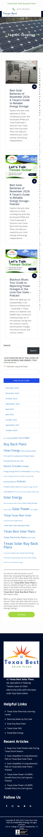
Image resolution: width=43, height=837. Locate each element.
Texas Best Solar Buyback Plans (21, 3)
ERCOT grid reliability (22, 471)
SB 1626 (35, 487)
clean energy (12, 450)
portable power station (12, 487)
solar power (21, 509)
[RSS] (30, 806)
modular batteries (10, 482)
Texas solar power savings (28, 558)
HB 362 (22, 476)
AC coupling (8, 438)
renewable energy (26, 487)
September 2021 (12, 425)
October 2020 (11, 430)
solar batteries (9, 492)
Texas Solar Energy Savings (12, 558)
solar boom (18, 492)
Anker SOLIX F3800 (21, 438)
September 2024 (12, 404)
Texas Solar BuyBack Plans (12, 553)
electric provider (12, 466)
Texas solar (31, 537)
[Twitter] (24, 806)
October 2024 (11, 398)
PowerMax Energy (15, 733)
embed (25, 466)
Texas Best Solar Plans (19, 531)
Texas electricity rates (15, 537)
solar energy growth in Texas (13, 503)
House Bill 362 (29, 476)
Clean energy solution (28, 451)
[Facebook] (7, 806)
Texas (7, 515)
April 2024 (9, 409)
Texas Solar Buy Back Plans (21, 545)
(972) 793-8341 (23, 9)
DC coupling (15, 456)
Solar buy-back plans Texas (30, 492)
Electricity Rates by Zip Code (13, 461)
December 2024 (12, 388)
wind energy (18, 562)
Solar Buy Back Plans (16, 723)
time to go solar (9, 562)
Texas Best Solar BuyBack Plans (13, 521)
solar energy (13, 497)
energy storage (9, 471)
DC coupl (7, 456)
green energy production (12, 476)
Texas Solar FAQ (14, 728)
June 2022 (9, 414)
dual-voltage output (27, 456)
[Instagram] (13, 806)
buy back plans (15, 444)
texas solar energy (27, 553)
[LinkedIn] (19, 806)
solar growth (8, 509)
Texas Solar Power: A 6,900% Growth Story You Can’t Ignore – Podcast (19, 777)
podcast (21, 481)
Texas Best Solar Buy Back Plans (17, 525)
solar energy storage (29, 503)
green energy (35, 471)
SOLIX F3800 (34, 509)
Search (7, 345)
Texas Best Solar (21, 515)
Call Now (21, 614)
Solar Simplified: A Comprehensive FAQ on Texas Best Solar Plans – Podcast (21, 766)
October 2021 (11, 419)
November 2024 (12, 393)
